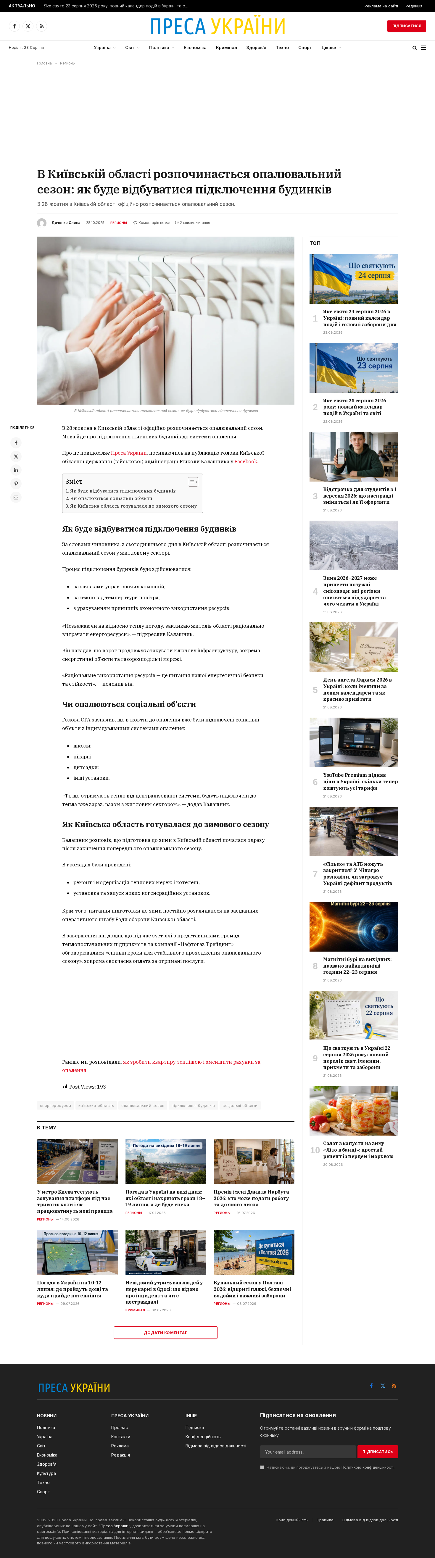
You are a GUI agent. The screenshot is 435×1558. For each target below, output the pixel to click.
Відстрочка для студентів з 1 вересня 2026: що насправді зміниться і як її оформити (360, 495)
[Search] (414, 47)
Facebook (245, 461)
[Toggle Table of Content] (190, 482)
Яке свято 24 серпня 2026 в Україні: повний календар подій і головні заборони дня (360, 318)
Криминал (135, 1310)
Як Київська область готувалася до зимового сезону (133, 506)
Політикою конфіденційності (367, 1467)
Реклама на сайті (381, 6)
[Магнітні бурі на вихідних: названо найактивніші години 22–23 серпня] (354, 927)
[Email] (16, 497)
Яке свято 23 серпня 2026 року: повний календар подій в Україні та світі (117, 6)
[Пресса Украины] (217, 26)
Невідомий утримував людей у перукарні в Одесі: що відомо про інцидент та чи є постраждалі (164, 1292)
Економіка (195, 47)
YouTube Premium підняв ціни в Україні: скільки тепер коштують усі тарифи (360, 781)
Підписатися (406, 26)
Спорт (305, 47)
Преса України (129, 453)
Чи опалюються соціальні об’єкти (111, 498)
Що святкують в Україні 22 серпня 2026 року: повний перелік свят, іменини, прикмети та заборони (356, 1057)
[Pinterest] (16, 483)
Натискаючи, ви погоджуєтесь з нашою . (329, 1467)
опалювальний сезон (142, 1105)
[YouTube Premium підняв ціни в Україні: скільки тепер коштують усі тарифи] (354, 742)
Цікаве (329, 47)
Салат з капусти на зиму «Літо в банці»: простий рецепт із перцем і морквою (358, 1149)
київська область (96, 1105)
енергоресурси (55, 1105)
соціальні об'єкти (240, 1105)
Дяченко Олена (65, 222)
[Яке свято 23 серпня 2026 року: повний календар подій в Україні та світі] (354, 368)
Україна (102, 47)
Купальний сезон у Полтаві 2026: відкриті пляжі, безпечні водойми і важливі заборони (252, 1289)
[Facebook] (16, 442)
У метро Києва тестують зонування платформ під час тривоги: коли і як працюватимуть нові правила (75, 1201)
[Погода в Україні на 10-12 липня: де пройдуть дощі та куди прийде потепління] (77, 1252)
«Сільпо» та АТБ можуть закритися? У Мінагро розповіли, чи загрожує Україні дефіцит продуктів (357, 873)
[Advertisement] (217, 115)
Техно (282, 47)
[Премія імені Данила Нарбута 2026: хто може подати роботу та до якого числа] (254, 1161)
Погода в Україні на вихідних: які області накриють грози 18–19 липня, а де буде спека (165, 1198)
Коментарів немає (154, 222)
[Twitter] (16, 456)
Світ (130, 47)
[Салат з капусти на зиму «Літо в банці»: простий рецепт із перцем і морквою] (354, 1111)
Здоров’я (256, 47)
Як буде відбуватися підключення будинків (123, 491)
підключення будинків (193, 1105)
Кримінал (226, 47)
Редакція (414, 6)
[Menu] (423, 47)
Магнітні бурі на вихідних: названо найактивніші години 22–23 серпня (357, 965)
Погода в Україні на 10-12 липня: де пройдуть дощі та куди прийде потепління (72, 1289)
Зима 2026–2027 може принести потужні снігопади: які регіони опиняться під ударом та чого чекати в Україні (354, 591)
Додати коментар (166, 1332)
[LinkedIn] (16, 470)
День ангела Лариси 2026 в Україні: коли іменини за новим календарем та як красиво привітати (357, 689)
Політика (159, 47)
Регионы (118, 223)
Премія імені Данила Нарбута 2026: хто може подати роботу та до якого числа (251, 1198)
